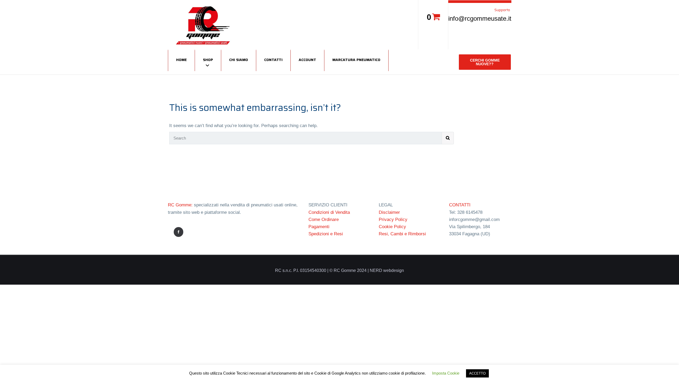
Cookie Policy (392, 226)
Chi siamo (238, 60)
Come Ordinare (323, 219)
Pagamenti (318, 226)
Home (181, 60)
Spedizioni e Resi (325, 233)
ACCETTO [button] (477, 373)
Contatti (273, 60)
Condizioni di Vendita (329, 212)
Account (307, 60)
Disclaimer (389, 212)
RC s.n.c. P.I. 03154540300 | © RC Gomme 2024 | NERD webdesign (339, 270)
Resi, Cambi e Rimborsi (402, 233)
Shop (208, 60)
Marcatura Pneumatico (356, 60)
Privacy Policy (393, 219)
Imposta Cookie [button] (445, 373)
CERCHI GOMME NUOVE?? (485, 62)
